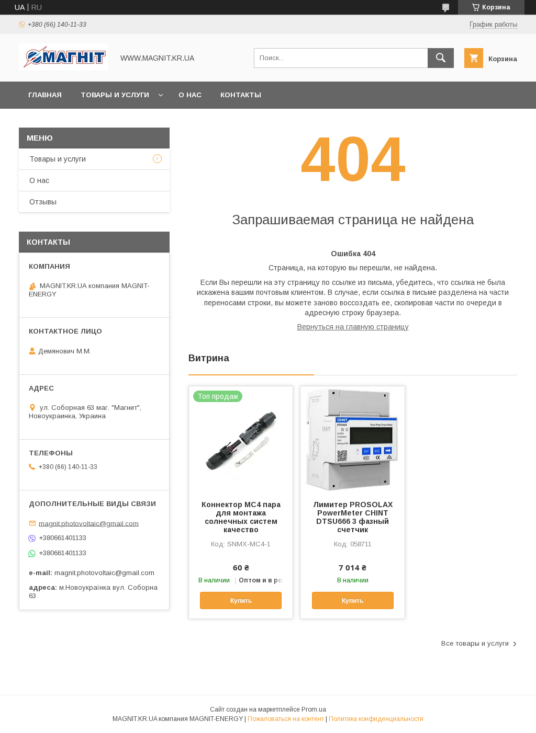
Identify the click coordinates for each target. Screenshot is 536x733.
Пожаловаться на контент (286, 719)
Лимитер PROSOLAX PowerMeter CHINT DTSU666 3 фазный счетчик (353, 517)
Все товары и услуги (475, 643)
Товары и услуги (115, 95)
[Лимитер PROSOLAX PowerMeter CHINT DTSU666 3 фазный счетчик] (352, 438)
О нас (190, 95)
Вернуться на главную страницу (353, 327)
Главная (45, 95)
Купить (241, 600)
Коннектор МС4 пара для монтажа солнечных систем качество (241, 517)
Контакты (240, 95)
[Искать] (441, 58)
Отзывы (43, 202)
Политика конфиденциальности (376, 719)
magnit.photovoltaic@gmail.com (89, 523)
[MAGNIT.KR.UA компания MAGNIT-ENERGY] (63, 68)
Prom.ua (314, 709)
